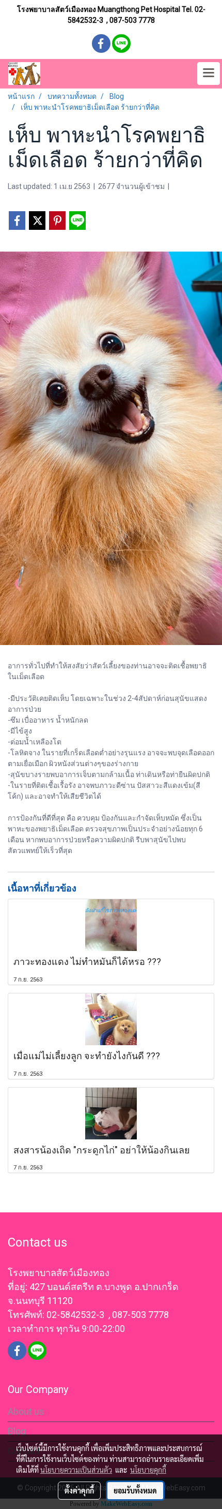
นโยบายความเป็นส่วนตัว (76, 1469)
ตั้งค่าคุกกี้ (79, 1490)
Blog (17, 1431)
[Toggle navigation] (208, 73)
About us (26, 1411)
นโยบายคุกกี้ (148, 1469)
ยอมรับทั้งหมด (135, 1490)
